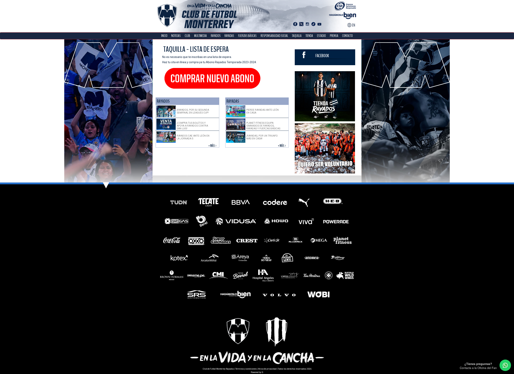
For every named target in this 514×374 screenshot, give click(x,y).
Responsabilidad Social (274, 35)
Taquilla (297, 35)
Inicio (164, 35)
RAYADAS (229, 35)
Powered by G (257, 372)
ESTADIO (321, 35)
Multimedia (200, 35)
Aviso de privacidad (267, 369)
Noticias (176, 35)
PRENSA (334, 35)
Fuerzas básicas (247, 35)
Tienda (309, 35)
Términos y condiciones (246, 369)
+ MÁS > (212, 145)
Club (187, 35)
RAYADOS (216, 35)
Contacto (347, 35)
